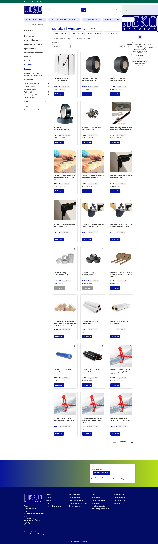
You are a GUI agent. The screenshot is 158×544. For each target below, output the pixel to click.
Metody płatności (74, 497)
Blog (47, 503)
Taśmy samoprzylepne (36, 83)
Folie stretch (36, 92)
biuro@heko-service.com (35, 513)
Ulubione (117, 503)
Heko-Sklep (27, 25)
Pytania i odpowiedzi (98, 500)
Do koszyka (59, 94)
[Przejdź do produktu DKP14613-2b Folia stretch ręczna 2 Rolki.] (65, 356)
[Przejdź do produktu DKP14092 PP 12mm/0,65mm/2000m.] (65, 113)
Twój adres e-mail (96, 469)
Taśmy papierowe (36, 97)
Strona (120, 46)
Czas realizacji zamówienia (78, 503)
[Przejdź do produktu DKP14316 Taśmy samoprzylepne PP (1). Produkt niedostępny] (65, 258)
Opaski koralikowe (36, 89)
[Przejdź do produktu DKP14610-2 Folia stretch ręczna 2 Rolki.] (121, 307)
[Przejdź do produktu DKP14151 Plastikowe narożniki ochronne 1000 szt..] (65, 210)
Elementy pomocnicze (36, 86)
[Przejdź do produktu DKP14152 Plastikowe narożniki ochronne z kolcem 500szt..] (93, 210)
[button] (83, 10)
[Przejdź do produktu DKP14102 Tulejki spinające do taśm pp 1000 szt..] (93, 113)
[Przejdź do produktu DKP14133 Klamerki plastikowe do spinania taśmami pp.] (93, 161)
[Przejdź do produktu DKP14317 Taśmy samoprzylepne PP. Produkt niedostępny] (93, 258)
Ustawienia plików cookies (100, 509)
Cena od (26, 110)
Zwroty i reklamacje (75, 506)
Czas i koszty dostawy (76, 500)
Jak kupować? (96, 497)
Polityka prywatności (98, 506)
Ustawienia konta (119, 500)
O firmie (48, 500)
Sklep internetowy (78, 541)
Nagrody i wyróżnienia (53, 506)
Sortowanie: (55, 42)
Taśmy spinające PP (36, 95)
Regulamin (95, 503)
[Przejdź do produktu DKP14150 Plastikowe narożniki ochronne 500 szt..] (121, 161)
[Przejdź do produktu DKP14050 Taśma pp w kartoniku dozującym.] (65, 64)
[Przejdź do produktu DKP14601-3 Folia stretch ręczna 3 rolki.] (93, 307)
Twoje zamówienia (120, 497)
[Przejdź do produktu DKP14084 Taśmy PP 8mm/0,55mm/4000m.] (93, 64)
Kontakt (34, 1)
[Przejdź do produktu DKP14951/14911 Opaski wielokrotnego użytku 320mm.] (65, 404)
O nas (39, 1)
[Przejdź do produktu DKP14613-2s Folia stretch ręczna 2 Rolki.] (93, 356)
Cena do (40, 110)
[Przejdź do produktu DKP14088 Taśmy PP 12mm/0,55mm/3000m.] (121, 64)
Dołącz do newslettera (101, 472)
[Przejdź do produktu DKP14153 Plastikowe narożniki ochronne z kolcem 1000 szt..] (121, 210)
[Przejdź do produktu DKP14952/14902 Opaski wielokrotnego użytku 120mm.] (121, 404)
